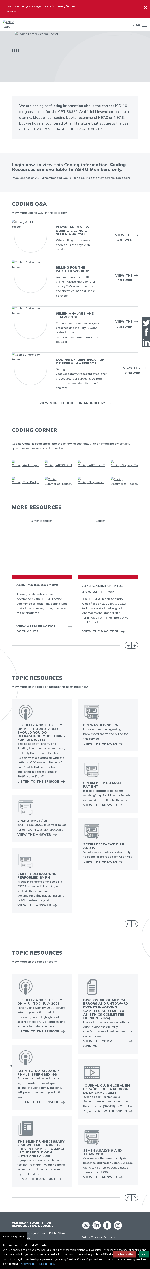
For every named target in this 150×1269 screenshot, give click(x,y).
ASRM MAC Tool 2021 (99, 592)
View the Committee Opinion (102, 1043)
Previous (128, 645)
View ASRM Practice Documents (35, 628)
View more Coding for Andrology (72, 403)
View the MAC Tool (100, 631)
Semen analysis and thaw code (75, 315)
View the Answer (124, 237)
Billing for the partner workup (72, 269)
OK (144, 1254)
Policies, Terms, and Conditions (98, 1237)
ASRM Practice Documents (37, 585)
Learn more (12, 11)
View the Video (112, 1111)
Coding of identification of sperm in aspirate (80, 361)
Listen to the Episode (38, 781)
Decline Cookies (125, 1254)
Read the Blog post (36, 1179)
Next (134, 645)
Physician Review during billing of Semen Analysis (72, 230)
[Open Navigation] (143, 25)
